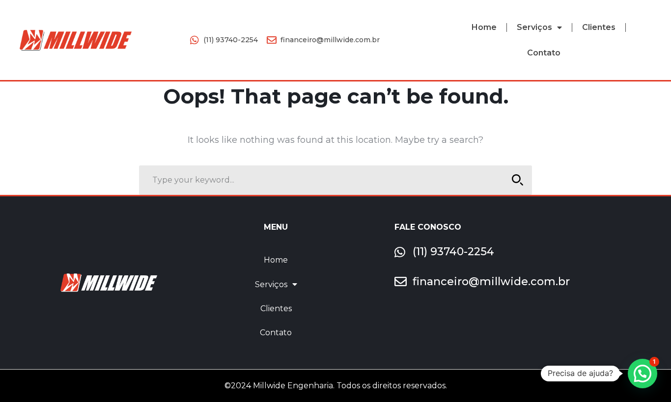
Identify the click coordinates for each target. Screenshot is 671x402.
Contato (543, 52)
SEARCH (517, 180)
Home (484, 27)
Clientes (598, 27)
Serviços (534, 27)
